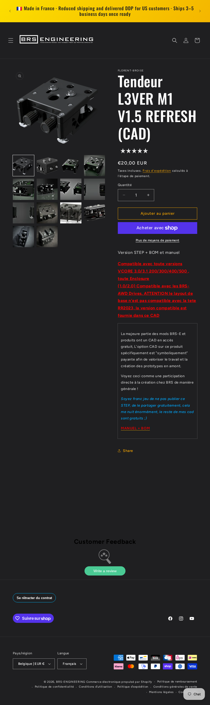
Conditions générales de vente (175, 686)
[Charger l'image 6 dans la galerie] (47, 189)
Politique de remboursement (177, 681)
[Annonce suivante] (200, 11)
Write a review (105, 571)
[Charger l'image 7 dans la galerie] (70, 189)
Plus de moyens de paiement (158, 240)
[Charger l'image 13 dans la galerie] (23, 236)
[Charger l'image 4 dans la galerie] (94, 165)
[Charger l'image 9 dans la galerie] (23, 213)
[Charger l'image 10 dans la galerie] (47, 213)
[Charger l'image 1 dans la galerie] (23, 165)
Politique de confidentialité (54, 686)
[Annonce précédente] (10, 11)
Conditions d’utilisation (95, 686)
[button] (10, 40)
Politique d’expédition (132, 686)
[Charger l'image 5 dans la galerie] (23, 189)
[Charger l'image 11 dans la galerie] (70, 213)
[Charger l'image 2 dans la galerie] (47, 165)
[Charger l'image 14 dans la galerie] (47, 236)
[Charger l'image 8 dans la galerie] (94, 189)
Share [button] (128, 451)
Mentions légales (161, 692)
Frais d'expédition (157, 170)
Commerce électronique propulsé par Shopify (119, 682)
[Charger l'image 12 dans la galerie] (94, 213)
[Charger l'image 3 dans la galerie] (70, 165)
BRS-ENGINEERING (70, 682)
